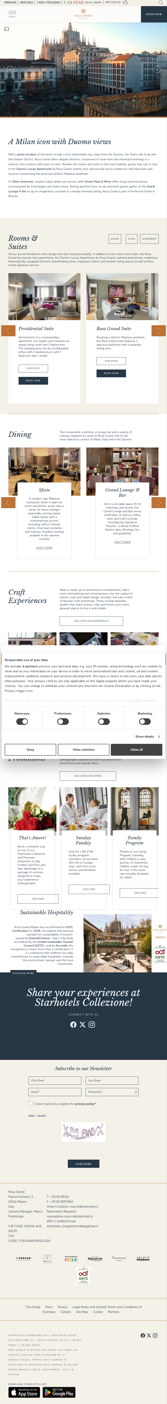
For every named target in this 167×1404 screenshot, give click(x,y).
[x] (82, 1025)
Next (157, 70)
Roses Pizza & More (122, 490)
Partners (113, 1312)
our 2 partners (27, 666)
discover (33, 361)
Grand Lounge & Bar (44, 492)
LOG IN (88, 2)
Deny (30, 749)
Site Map (82, 1312)
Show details (144, 736)
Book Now (33, 373)
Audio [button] (42, 1116)
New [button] (32, 1116)
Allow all (137, 749)
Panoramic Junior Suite (120, 328)
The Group (32, 1307)
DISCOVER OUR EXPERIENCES (91, 621)
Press (49, 1307)
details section (144, 700)
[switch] (63, 721)
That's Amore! (32, 838)
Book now (154, 14)
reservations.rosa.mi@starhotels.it (70, 1216)
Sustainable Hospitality (46, 912)
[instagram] (91, 1025)
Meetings (26, 2)
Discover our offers (88, 776)
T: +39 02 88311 (58, 1196)
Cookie (98, 1312)
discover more (23, 973)
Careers (65, 1312)
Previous (10, 70)
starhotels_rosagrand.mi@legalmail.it (72, 1226)
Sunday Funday (83, 840)
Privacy (62, 1307)
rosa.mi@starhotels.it (83, 1206)
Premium (10, 2)
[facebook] (73, 1025)
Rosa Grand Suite (36, 328)
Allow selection (83, 749)
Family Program (48, 2)
